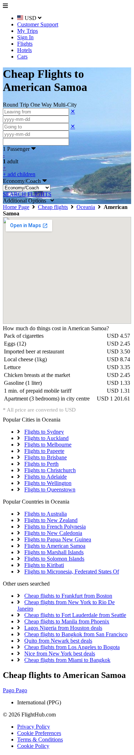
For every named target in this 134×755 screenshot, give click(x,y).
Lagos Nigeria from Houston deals (63, 628)
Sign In (25, 37)
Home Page (16, 207)
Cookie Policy (33, 746)
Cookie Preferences (39, 733)
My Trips (27, 31)
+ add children (19, 174)
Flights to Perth (41, 464)
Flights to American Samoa (54, 546)
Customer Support (37, 24)
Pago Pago (15, 690)
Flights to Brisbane (45, 457)
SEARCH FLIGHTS (27, 194)
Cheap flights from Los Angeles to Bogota (72, 647)
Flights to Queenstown (49, 489)
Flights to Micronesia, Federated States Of (71, 571)
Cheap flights (53, 207)
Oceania (85, 207)
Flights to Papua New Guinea (57, 539)
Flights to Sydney (44, 432)
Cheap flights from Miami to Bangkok (67, 660)
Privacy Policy (33, 727)
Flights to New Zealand (51, 520)
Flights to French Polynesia (55, 527)
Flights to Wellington (47, 483)
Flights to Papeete (44, 451)
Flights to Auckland (46, 438)
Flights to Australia (45, 514)
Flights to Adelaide (45, 477)
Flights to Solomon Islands (54, 559)
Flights (25, 44)
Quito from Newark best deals (58, 641)
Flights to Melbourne (47, 445)
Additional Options (26, 201)
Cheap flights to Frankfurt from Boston (68, 596)
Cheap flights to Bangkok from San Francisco (76, 634)
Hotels (24, 50)
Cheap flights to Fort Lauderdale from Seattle (75, 615)
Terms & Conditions (40, 739)
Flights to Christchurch (50, 470)
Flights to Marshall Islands (54, 552)
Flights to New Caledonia (53, 533)
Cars (22, 56)
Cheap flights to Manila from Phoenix (66, 621)
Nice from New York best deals (59, 654)
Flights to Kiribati (44, 565)
